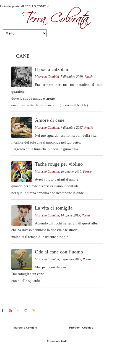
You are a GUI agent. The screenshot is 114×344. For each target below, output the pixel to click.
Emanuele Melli (57, 341)
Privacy (74, 327)
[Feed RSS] (33, 310)
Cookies (87, 327)
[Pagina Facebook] (2, 310)
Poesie (88, 77)
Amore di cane (49, 120)
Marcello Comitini (47, 77)
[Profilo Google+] (25, 310)
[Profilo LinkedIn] (17, 310)
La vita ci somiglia (53, 208)
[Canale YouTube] (10, 310)
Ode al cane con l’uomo (59, 252)
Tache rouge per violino (59, 164)
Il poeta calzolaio (52, 69)
